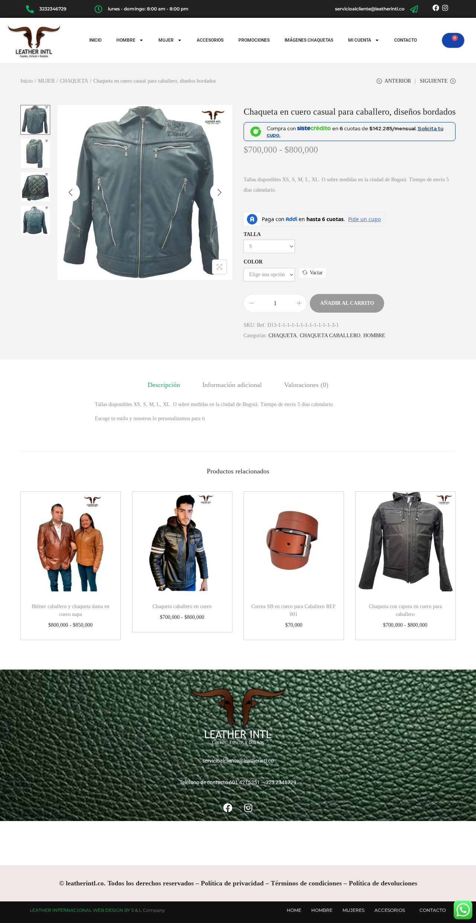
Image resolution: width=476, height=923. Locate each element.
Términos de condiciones (306, 883)
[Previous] (70, 192)
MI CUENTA (359, 40)
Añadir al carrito (347, 303)
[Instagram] (445, 8)
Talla (252, 234)
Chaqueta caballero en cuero (182, 606)
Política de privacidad (232, 883)
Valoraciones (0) (306, 385)
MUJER (166, 40)
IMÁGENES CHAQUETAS (308, 40)
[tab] (164, 385)
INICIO (95, 40)
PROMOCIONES (254, 40)
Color (253, 262)
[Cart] (453, 40)
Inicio (26, 81)
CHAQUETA (74, 81)
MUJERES (353, 910)
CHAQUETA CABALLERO (330, 335)
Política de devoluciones (383, 883)
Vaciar (316, 272)
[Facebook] (435, 8)
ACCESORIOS (210, 40)
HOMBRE (125, 40)
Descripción (164, 385)
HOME (294, 910)
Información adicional (232, 385)
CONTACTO (405, 40)
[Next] (219, 192)
